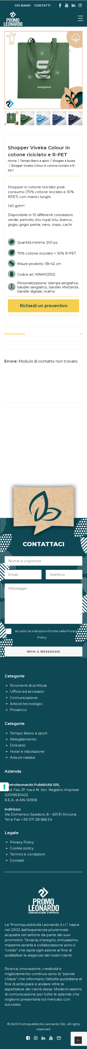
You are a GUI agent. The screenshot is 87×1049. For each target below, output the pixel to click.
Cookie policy (22, 848)
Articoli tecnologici (26, 703)
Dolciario (18, 745)
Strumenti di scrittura (28, 685)
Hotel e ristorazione (27, 751)
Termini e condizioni (27, 854)
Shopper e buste (63, 161)
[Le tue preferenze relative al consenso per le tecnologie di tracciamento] (4, 786)
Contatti (17, 860)
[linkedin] (73, 5)
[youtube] (67, 5)
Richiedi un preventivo (44, 305)
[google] (60, 5)
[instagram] (80, 5)
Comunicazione (24, 697)
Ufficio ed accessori (27, 691)
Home (12, 161)
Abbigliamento (23, 739)
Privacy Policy (22, 842)
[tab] (43, 334)
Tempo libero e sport (34, 161)
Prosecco (18, 710)
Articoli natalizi (22, 757)
